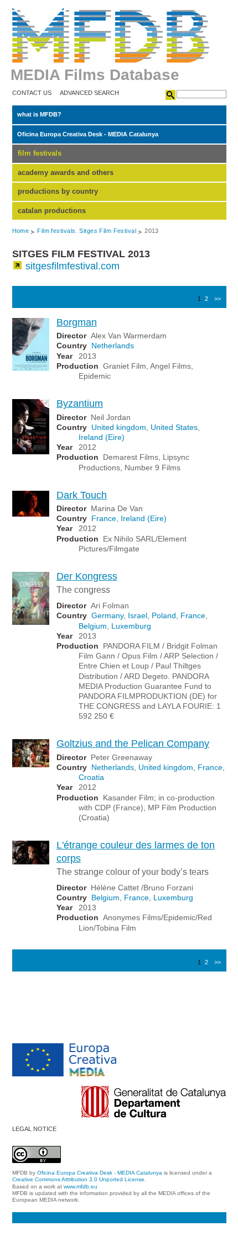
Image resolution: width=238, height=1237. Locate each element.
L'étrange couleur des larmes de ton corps (135, 851)
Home (20, 230)
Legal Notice (34, 1129)
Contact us (31, 93)
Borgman (76, 322)
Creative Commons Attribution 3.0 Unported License (78, 1179)
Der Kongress (86, 576)
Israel (137, 615)
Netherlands (112, 345)
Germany (107, 615)
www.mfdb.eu (80, 1186)
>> (217, 298)
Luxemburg (131, 626)
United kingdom (118, 427)
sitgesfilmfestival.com (72, 266)
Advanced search (89, 93)
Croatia (91, 777)
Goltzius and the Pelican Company (132, 743)
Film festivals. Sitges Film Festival (86, 230)
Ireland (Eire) (102, 437)
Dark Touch (81, 495)
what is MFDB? (39, 114)
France (103, 518)
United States (174, 427)
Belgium (93, 626)
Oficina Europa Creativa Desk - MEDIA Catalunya (87, 134)
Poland (164, 615)
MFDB (111, 35)
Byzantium (79, 403)
